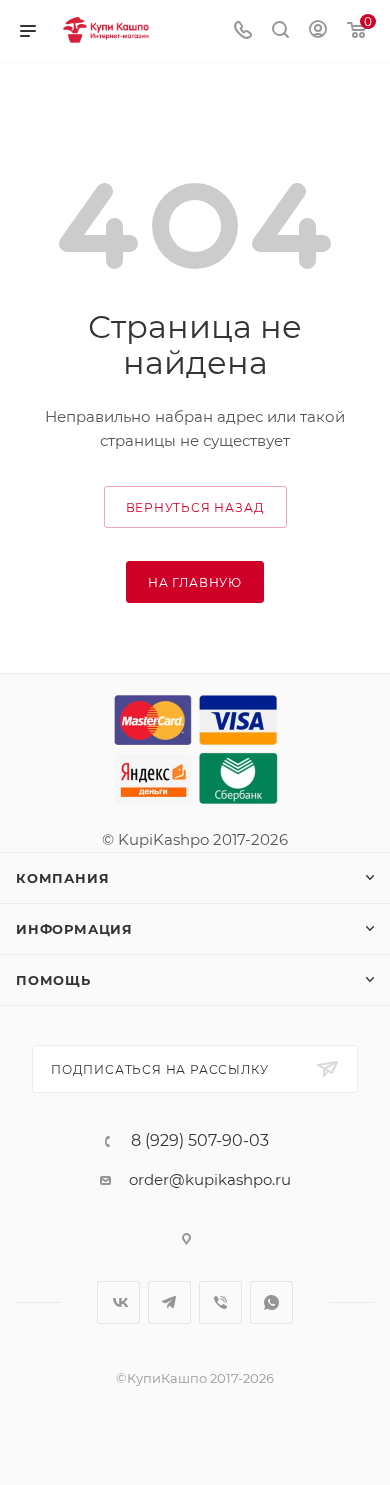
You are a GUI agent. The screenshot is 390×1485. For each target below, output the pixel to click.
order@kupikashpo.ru (210, 1179)
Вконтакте (118, 1302)
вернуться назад (195, 507)
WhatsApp (271, 1302)
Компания (62, 878)
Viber (220, 1302)
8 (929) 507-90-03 (200, 1141)
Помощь (53, 980)
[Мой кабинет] (318, 31)
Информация (74, 929)
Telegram (169, 1302)
